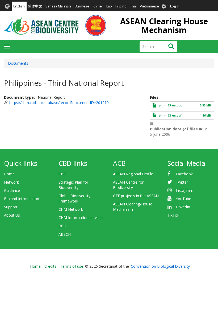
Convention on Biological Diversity (160, 266)
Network (11, 182)
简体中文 (35, 6)
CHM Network (70, 209)
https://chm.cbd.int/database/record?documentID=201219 (59, 102)
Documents (18, 63)
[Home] (55, 25)
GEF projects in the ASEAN (136, 195)
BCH (62, 225)
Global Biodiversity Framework (74, 198)
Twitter (182, 182)
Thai (133, 6)
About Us (12, 215)
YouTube (183, 198)
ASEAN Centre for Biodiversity (128, 185)
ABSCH (64, 234)
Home (9, 173)
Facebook (184, 173)
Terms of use (71, 266)
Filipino (121, 6)
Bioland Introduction (21, 198)
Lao (109, 6)
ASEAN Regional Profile (133, 173)
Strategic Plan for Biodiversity (73, 185)
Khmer (98, 6)
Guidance (12, 190)
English (19, 6)
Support (11, 206)
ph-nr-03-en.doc (170, 105)
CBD (62, 173)
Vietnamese (149, 6)
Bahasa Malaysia (58, 6)
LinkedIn (183, 206)
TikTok (173, 215)
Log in (174, 6)
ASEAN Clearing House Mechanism (164, 25)
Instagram (184, 190)
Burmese (82, 6)
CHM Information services (80, 217)
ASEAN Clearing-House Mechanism (132, 206)
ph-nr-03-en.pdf (170, 115)
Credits (50, 266)
